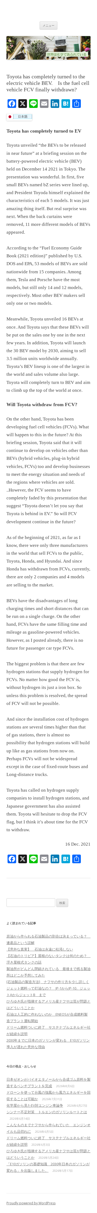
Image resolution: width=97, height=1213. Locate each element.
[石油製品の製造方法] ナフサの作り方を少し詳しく (47, 981)
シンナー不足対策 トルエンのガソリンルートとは (46, 1111)
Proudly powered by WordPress (31, 1203)
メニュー (48, 25)
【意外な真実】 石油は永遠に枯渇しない (39, 949)
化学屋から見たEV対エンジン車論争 (34, 1105)
